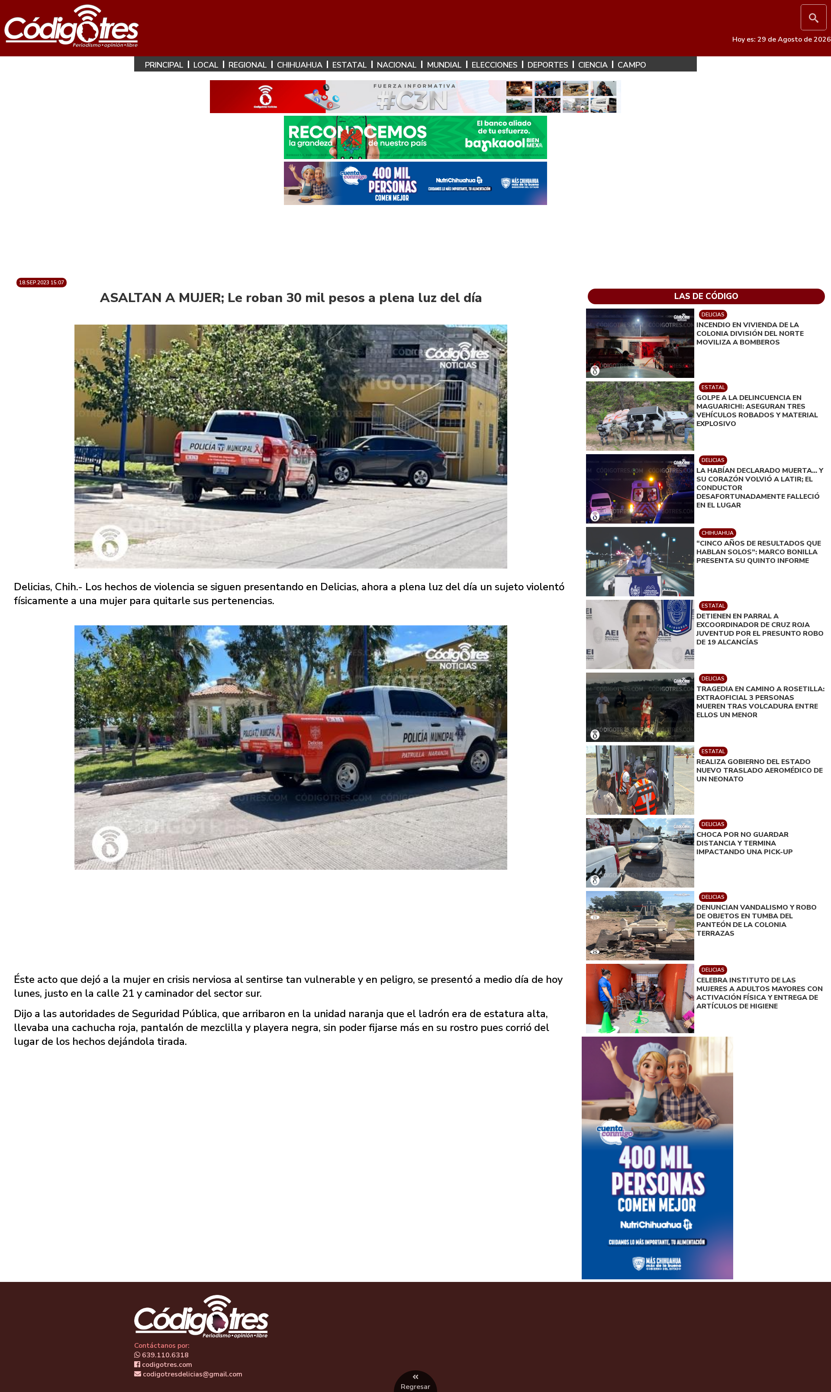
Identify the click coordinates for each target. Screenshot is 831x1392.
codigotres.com (166, 1364)
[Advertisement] (415, 237)
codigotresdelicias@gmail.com (191, 1374)
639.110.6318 (164, 1355)
